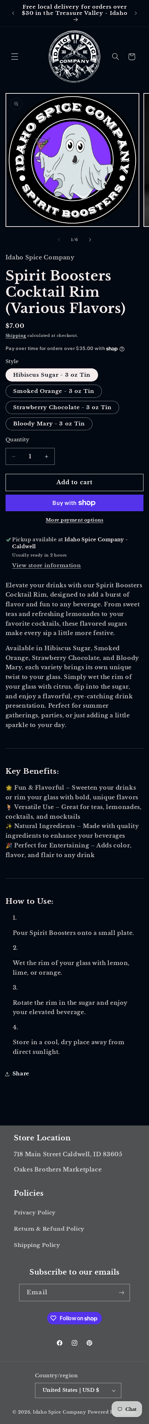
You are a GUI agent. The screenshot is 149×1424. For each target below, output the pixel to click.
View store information (46, 565)
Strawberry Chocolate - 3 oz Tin (62, 407)
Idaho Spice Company (59, 1412)
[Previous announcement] (13, 13)
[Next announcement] (135, 13)
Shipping (16, 335)
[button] (15, 57)
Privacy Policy (35, 1213)
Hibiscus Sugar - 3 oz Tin (51, 375)
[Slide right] (90, 240)
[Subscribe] (121, 1292)
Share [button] (20, 1074)
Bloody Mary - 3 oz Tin (49, 424)
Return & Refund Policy (49, 1229)
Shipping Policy (37, 1245)
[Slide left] (59, 240)
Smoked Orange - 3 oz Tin (53, 391)
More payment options (75, 520)
